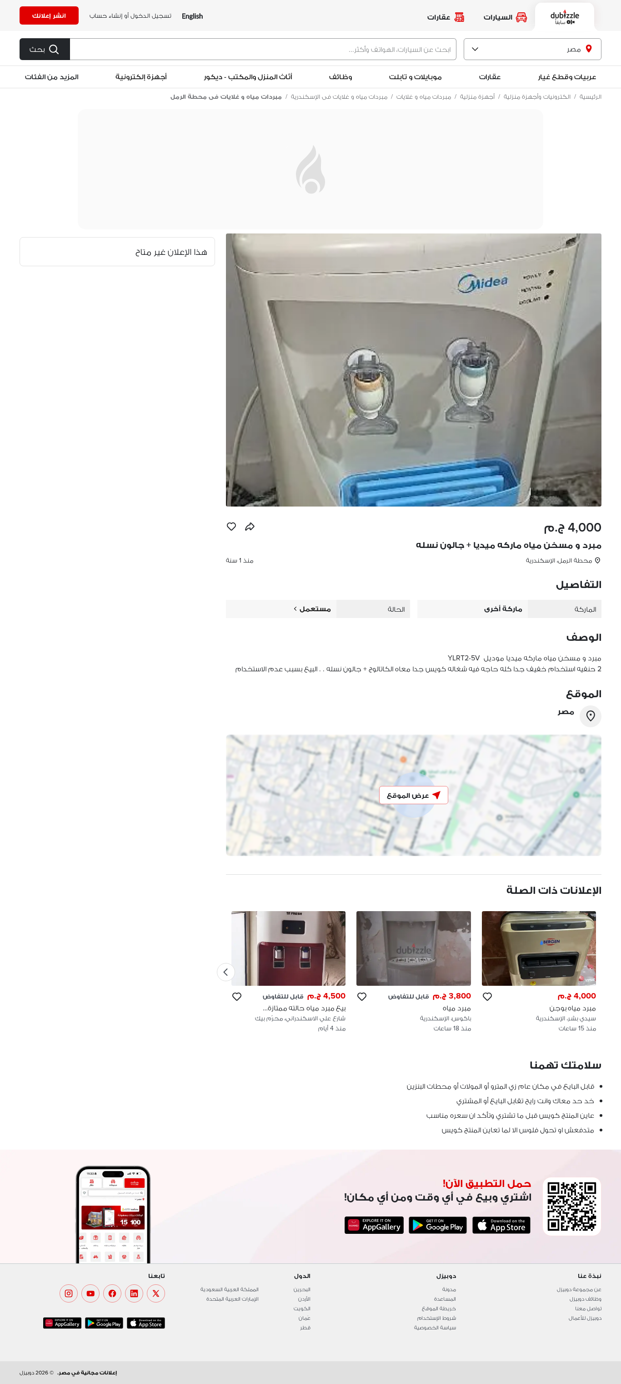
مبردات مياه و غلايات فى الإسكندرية (339, 96)
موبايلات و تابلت (415, 76)
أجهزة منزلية (477, 96)
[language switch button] (192, 15)
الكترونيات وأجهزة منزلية (537, 96)
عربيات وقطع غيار (567, 76)
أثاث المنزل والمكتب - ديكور (248, 76)
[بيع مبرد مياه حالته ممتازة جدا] (288, 972)
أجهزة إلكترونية (140, 76)
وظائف (340, 76)
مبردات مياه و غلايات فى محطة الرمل (226, 96)
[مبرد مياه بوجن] (538, 972)
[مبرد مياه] (413, 972)
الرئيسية (590, 96)
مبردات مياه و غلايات (423, 96)
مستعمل (315, 608)
